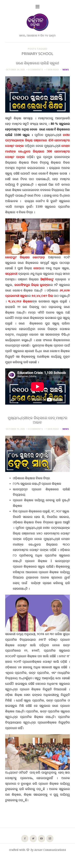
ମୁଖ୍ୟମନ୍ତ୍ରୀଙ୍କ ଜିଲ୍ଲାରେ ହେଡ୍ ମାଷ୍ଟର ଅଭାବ (37, 420)
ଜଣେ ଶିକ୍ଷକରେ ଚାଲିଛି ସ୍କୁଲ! (37, 63)
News (65, 69)
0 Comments (35, 69)
